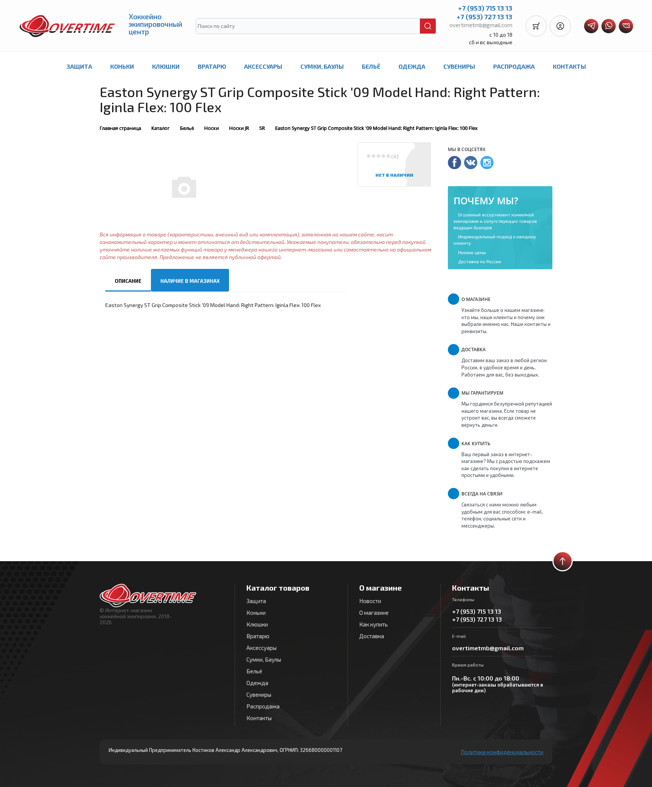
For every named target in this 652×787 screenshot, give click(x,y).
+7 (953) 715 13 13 (485, 8)
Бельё (371, 66)
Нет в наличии (394, 174)
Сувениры (459, 66)
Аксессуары (263, 66)
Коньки (122, 66)
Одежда (411, 66)
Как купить (373, 624)
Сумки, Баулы (322, 66)
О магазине (374, 612)
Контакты (569, 66)
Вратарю (212, 66)
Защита (79, 66)
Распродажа (514, 66)
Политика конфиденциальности (502, 751)
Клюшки (166, 66)
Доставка (371, 636)
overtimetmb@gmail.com (480, 25)
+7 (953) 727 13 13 (484, 16)
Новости (370, 600)
